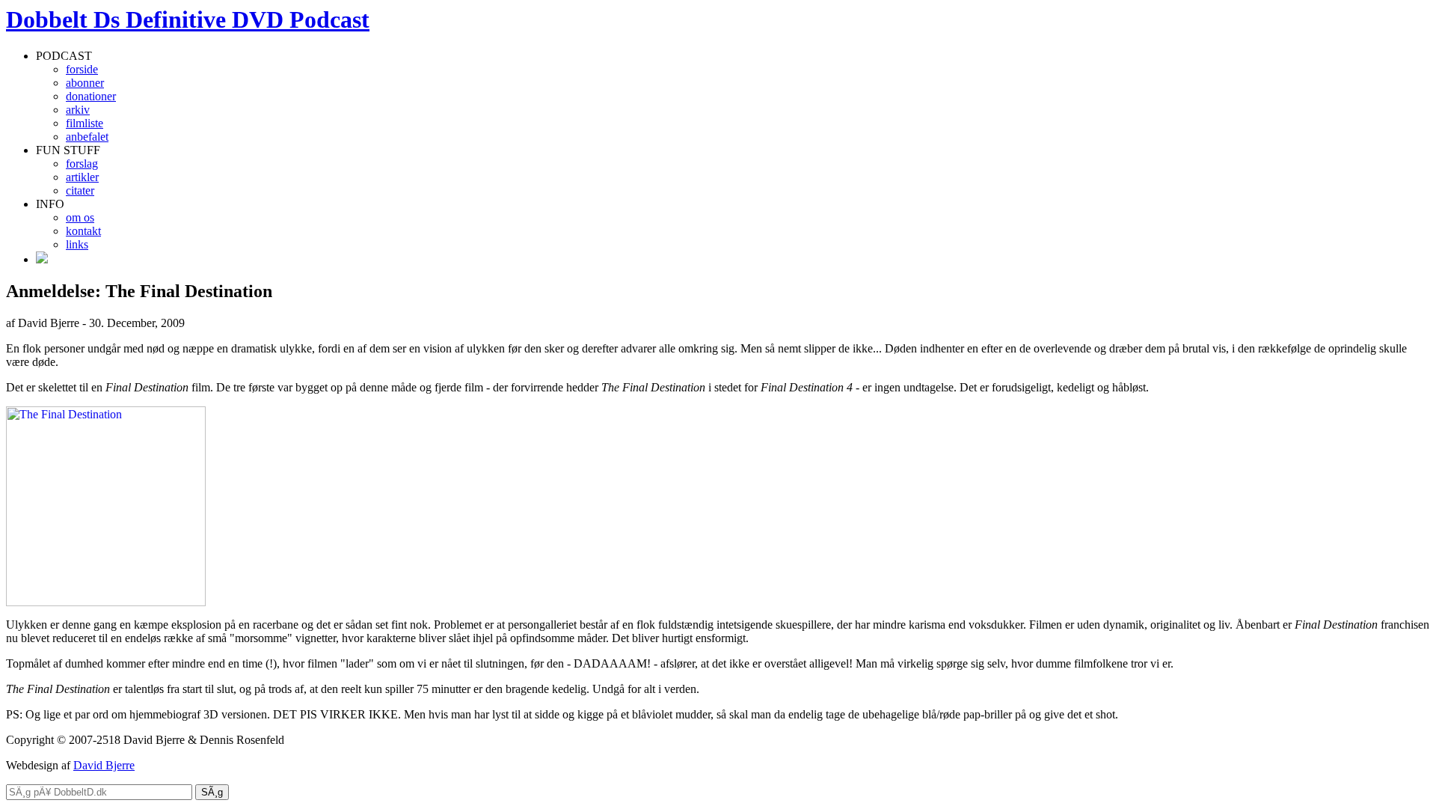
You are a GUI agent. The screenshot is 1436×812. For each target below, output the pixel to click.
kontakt (83, 231)
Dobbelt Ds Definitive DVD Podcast (187, 19)
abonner (85, 82)
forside (82, 69)
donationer (91, 96)
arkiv (78, 109)
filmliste (84, 123)
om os (80, 217)
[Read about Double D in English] (42, 259)
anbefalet (87, 136)
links (77, 244)
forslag (82, 163)
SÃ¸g (212, 792)
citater (80, 190)
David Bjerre (104, 765)
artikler (82, 177)
